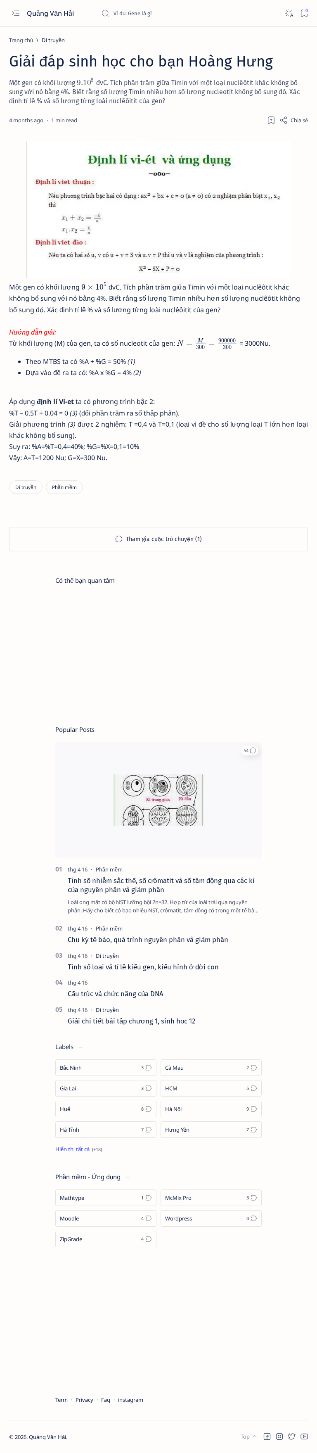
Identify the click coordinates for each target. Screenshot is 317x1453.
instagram (130, 1399)
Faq (105, 1399)
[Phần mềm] (64, 487)
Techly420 (109, 1437)
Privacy (84, 1399)
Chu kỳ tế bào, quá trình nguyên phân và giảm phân (148, 939)
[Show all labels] (78, 1149)
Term (61, 1399)
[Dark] (289, 13)
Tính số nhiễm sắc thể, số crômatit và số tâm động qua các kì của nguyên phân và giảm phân (161, 885)
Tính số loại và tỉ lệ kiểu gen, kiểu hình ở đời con (143, 967)
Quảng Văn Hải (51, 13)
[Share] (293, 120)
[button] (249, 750)
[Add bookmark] (271, 120)
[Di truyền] (26, 487)
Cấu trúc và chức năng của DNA (115, 994)
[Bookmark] (304, 13)
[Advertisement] (158, 651)
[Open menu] (15, 13)
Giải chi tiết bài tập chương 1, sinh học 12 (131, 1021)
